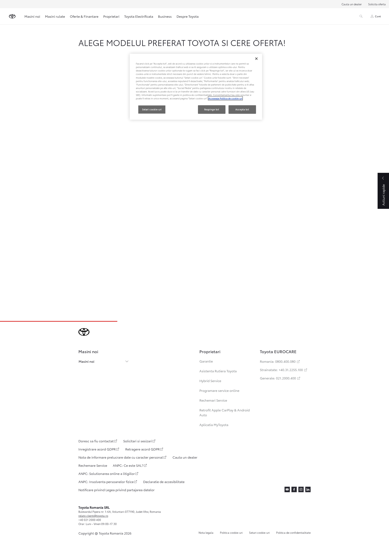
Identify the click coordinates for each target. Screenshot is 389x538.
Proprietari (111, 16)
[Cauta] (361, 16)
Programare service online (219, 390)
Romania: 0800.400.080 (280, 361)
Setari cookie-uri (259, 532)
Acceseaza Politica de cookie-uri (225, 98)
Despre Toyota (188, 16)
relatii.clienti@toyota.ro (93, 515)
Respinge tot (211, 109)
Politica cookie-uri (231, 532)
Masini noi (32, 16)
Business (165, 16)
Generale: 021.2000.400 (280, 378)
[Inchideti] (256, 58)
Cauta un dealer (352, 4)
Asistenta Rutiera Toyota (218, 370)
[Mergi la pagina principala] (12, 16)
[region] (196, 87)
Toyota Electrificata (138, 16)
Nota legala (206, 532)
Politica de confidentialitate (293, 532)
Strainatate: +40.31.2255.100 (284, 369)
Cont (378, 16)
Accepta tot (242, 109)
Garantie (206, 361)
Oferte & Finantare (84, 16)
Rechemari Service (213, 400)
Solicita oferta (377, 4)
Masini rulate (55, 16)
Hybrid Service (210, 380)
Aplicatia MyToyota (213, 424)
